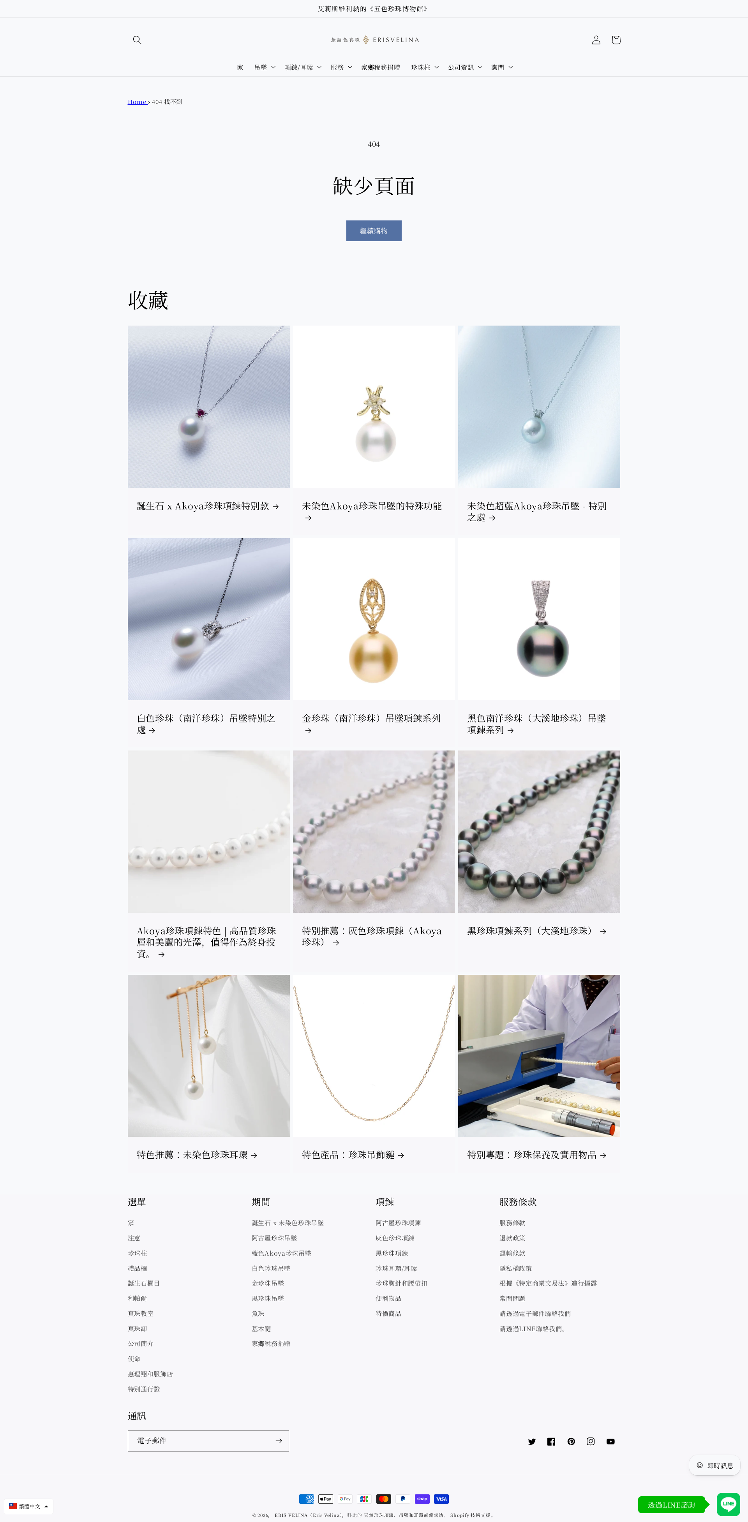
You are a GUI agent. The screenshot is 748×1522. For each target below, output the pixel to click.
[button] (138, 40)
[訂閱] (279, 1441)
